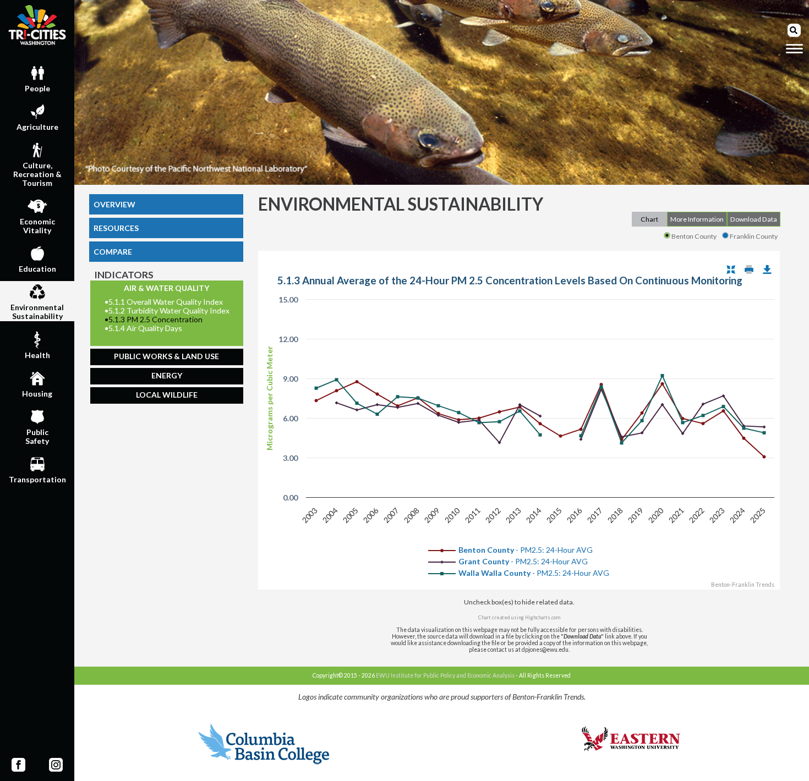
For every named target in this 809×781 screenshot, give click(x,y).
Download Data (753, 219)
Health (37, 355)
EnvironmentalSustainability (37, 311)
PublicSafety (37, 436)
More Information (697, 219)
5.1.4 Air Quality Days (143, 328)
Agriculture (37, 126)
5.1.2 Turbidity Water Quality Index (167, 310)
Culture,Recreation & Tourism (37, 174)
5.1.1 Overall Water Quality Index (164, 302)
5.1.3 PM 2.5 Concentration (154, 319)
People (37, 88)
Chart (649, 219)
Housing (37, 393)
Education (37, 268)
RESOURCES (116, 228)
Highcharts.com (542, 617)
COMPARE (113, 251)
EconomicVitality (37, 226)
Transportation (37, 479)
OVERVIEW (114, 204)
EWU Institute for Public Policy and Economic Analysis (445, 675)
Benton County (694, 236)
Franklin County (754, 236)
